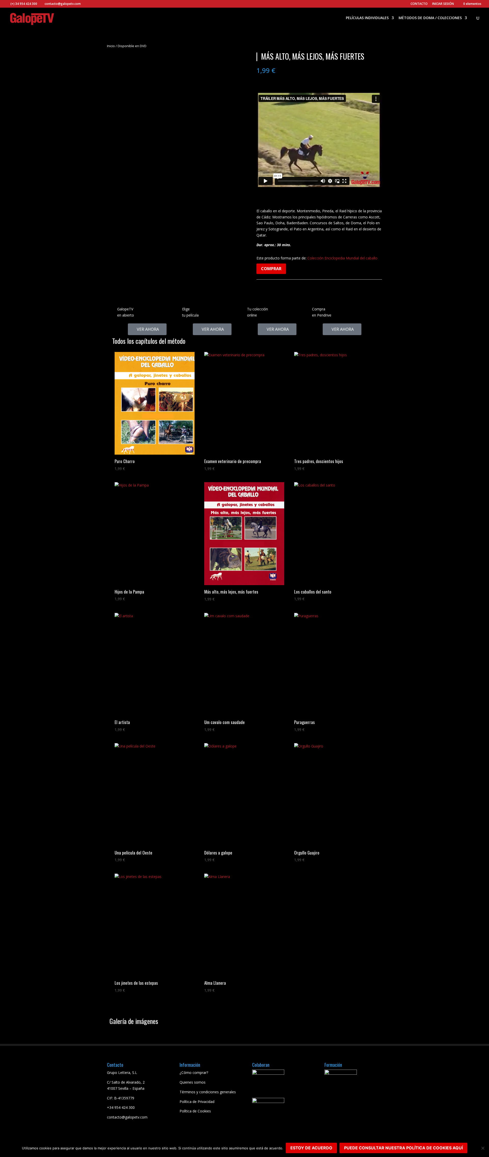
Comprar (271, 268)
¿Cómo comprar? (194, 1072)
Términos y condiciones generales (208, 1091)
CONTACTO (419, 4)
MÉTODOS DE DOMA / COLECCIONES (430, 18)
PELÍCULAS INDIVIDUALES (367, 18)
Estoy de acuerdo (311, 1147)
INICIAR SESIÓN (443, 4)
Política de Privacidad (197, 1101)
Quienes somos (193, 1082)
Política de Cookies (195, 1111)
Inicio (111, 46)
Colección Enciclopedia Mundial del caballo (342, 258)
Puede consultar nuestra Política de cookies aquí (403, 1147)
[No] (482, 1148)
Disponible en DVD (132, 46)
